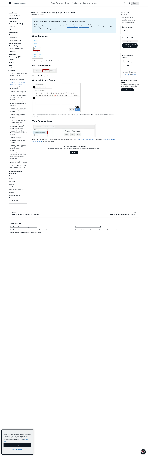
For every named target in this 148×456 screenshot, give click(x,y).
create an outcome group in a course (78, 27)
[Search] (129, 3)
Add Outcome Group (127, 17)
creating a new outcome (86, 139)
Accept (17, 445)
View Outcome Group (127, 22)
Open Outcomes (126, 15)
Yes (128, 61)
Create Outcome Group (128, 20)
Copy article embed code (130, 45)
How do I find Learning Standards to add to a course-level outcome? (96, 230)
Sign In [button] (74, 152)
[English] (17, 3)
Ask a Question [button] (127, 90)
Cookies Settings (17, 449)
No (128, 65)
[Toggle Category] (8, 13)
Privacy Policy (127, 74)
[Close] (31, 432)
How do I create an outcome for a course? (88, 227)
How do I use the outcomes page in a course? (23, 227)
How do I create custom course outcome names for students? (28, 230)
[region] (17, 442)
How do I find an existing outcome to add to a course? (26, 232)
